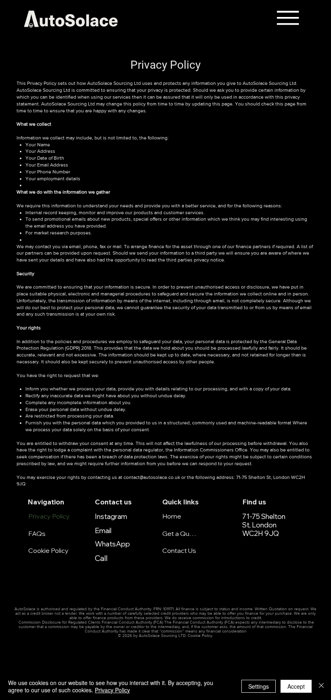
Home (171, 516)
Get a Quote (179, 533)
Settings (258, 686)
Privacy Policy (49, 516)
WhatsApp (112, 544)
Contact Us (179, 550)
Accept (296, 686)
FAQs (37, 533)
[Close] (321, 686)
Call (101, 558)
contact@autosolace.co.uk (152, 477)
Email (103, 530)
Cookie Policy (48, 550)
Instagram (111, 516)
